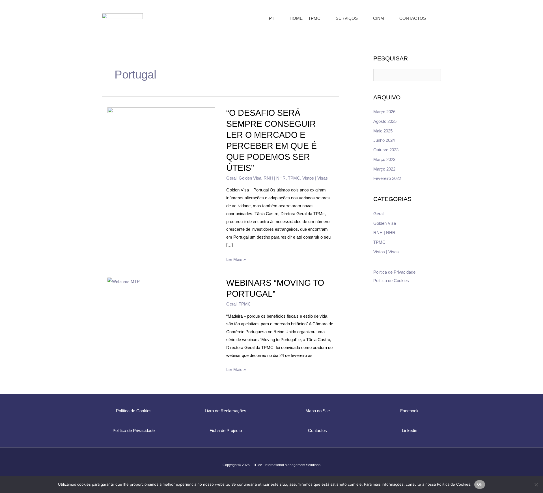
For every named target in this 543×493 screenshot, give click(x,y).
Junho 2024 (384, 140)
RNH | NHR (275, 178)
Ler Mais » (236, 259)
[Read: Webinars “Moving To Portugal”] (123, 281)
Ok (479, 484)
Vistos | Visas (315, 178)
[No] (536, 484)
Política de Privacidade (394, 272)
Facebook (409, 410)
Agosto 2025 (385, 121)
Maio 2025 (383, 130)
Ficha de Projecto (226, 430)
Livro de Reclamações (225, 410)
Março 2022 (384, 169)
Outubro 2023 (385, 149)
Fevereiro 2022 (387, 178)
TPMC (294, 178)
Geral (231, 178)
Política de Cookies (391, 280)
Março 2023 (384, 159)
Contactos (317, 430)
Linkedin (409, 430)
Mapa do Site (317, 410)
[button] (276, 18)
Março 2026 (384, 111)
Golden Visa (250, 178)
